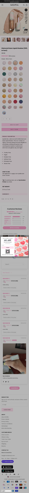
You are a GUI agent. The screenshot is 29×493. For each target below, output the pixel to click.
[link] (7, 251)
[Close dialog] (27, 237)
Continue (7, 247)
